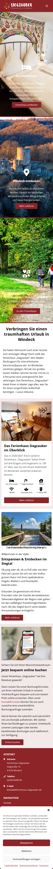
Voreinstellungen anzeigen (26, 859)
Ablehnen (26, 850)
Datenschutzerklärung (29, 865)
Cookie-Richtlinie (11, 865)
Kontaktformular (10, 701)
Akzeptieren (26, 842)
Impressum (44, 865)
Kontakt (7, 802)
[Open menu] (46, 6)
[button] (48, 810)
